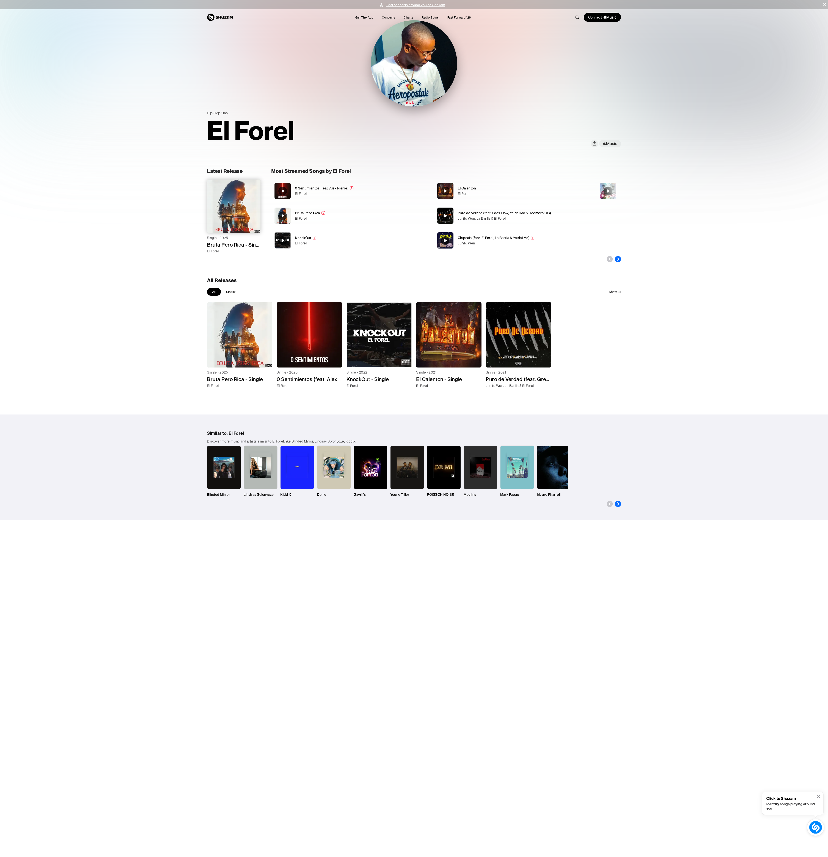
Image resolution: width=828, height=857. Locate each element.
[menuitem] (364, 17)
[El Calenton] (512, 191)
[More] (411, 191)
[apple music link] (610, 143)
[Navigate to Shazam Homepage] (220, 17)
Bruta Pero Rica (307, 213)
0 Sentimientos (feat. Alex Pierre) (321, 188)
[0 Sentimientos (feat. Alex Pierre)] (350, 191)
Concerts (388, 17)
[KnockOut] (350, 240)
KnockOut (303, 238)
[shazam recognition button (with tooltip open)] (815, 827)
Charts (408, 17)
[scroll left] (610, 259)
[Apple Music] (215, 258)
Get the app (364, 17)
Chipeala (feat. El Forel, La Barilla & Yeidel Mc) (494, 238)
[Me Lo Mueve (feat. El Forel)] (608, 191)
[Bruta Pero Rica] (350, 215)
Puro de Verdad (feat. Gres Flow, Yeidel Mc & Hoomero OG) (504, 213)
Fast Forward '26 (459, 17)
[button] (824, 4)
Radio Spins (430, 17)
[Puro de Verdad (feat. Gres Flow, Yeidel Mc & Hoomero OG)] (512, 215)
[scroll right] (618, 259)
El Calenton (467, 188)
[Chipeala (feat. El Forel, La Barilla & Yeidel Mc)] (512, 240)
